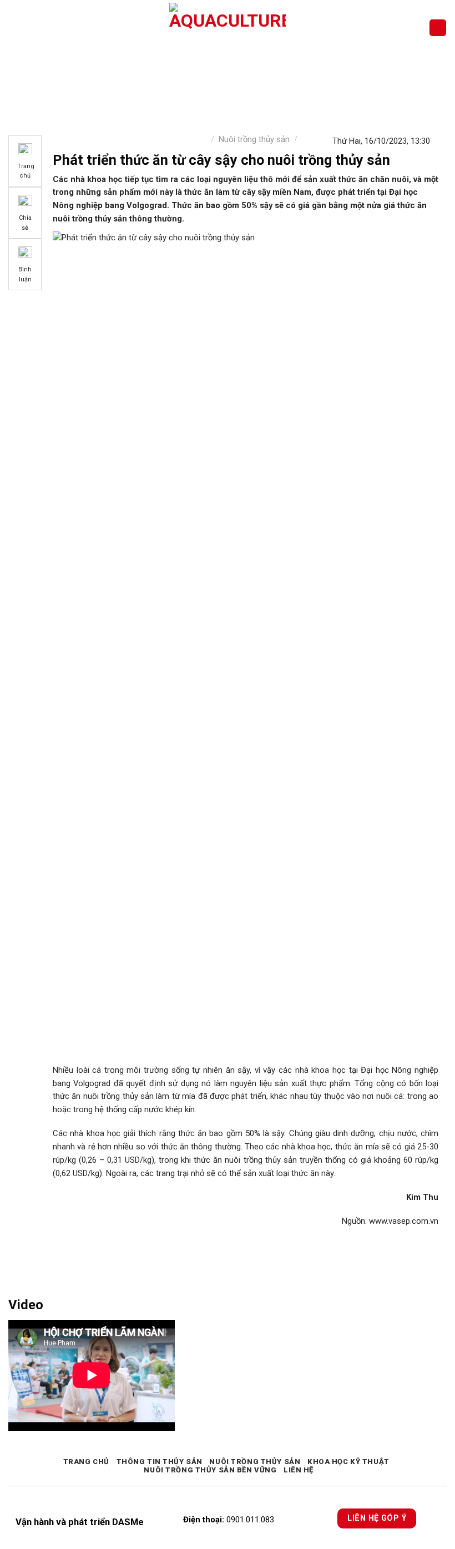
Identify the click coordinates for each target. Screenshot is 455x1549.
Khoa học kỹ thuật (348, 1461)
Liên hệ (299, 1470)
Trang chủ (86, 1461)
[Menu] (14, 27)
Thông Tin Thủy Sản (160, 1461)
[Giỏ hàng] (437, 28)
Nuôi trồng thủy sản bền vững (210, 1470)
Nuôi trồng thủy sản (254, 139)
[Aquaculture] (228, 27)
